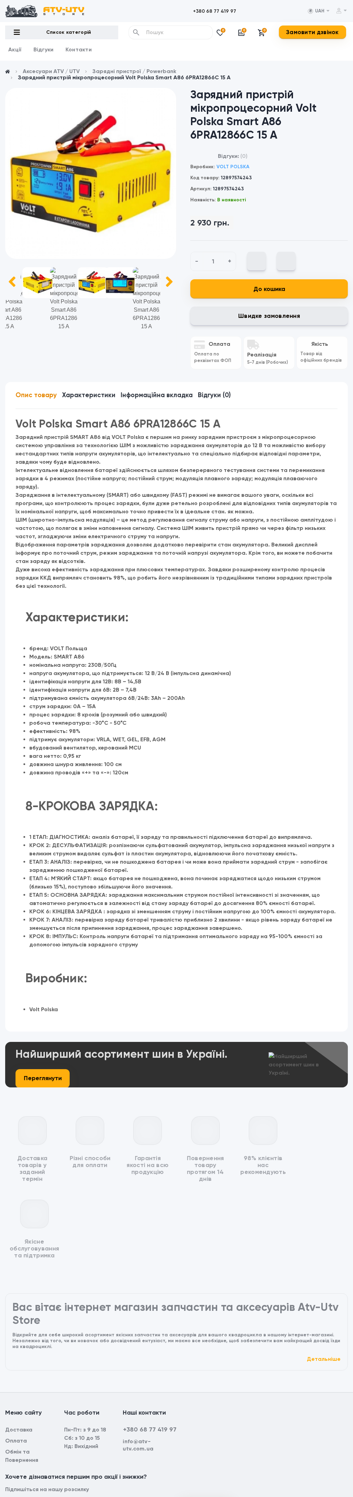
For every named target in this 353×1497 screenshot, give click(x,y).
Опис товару (36, 395)
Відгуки (43, 49)
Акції (15, 49)
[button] (214, 11)
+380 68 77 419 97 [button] (149, 1429)
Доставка (18, 1429)
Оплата (16, 1440)
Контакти (78, 49)
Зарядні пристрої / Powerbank (134, 71)
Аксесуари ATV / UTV (51, 71)
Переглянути (43, 1078)
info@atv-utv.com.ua (138, 1445)
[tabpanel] (90, 173)
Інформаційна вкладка (157, 395)
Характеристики (88, 395)
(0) (244, 156)
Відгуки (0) (214, 395)
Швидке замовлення (269, 316)
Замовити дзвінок (312, 32)
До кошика (269, 289)
